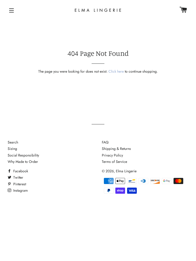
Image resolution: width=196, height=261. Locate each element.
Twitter (17, 177)
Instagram (20, 190)
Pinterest (19, 184)
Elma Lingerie (126, 171)
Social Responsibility (23, 155)
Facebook (20, 171)
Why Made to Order (23, 161)
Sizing (12, 148)
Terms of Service (114, 161)
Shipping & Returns (116, 148)
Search (13, 142)
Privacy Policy (112, 155)
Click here (116, 71)
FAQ (105, 142)
